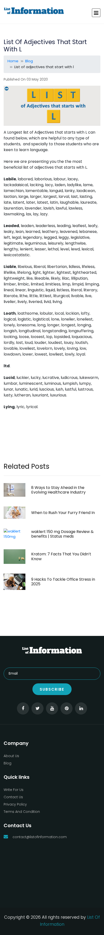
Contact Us (13, 797)
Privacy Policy (15, 804)
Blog (29, 61)
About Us (11, 755)
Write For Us (13, 789)
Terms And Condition (22, 811)
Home (12, 61)
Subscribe (52, 689)
